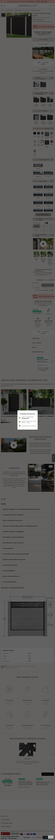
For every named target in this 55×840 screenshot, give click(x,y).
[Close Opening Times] (36, 411)
